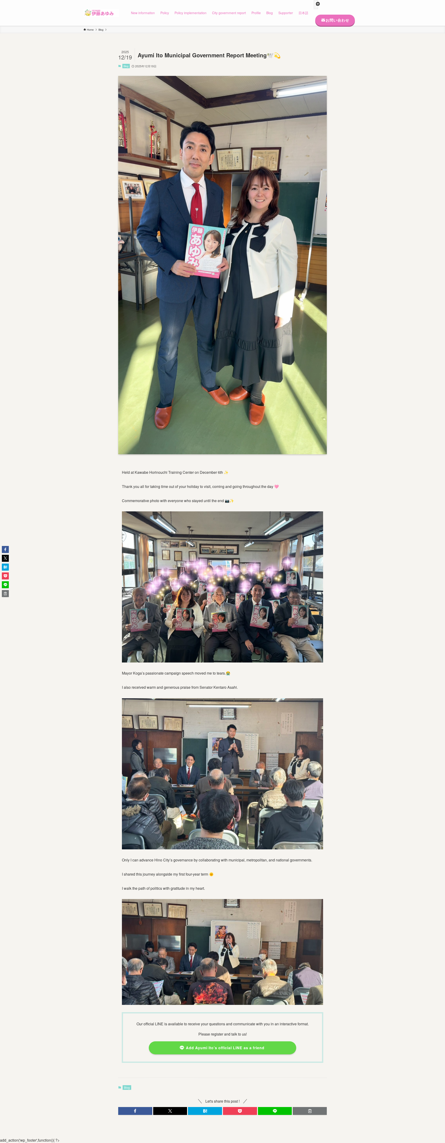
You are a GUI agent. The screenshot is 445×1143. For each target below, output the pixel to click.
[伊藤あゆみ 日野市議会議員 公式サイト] (101, 12)
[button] (135, 1111)
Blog (126, 66)
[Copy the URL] (310, 1111)
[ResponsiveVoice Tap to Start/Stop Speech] (316, 4)
